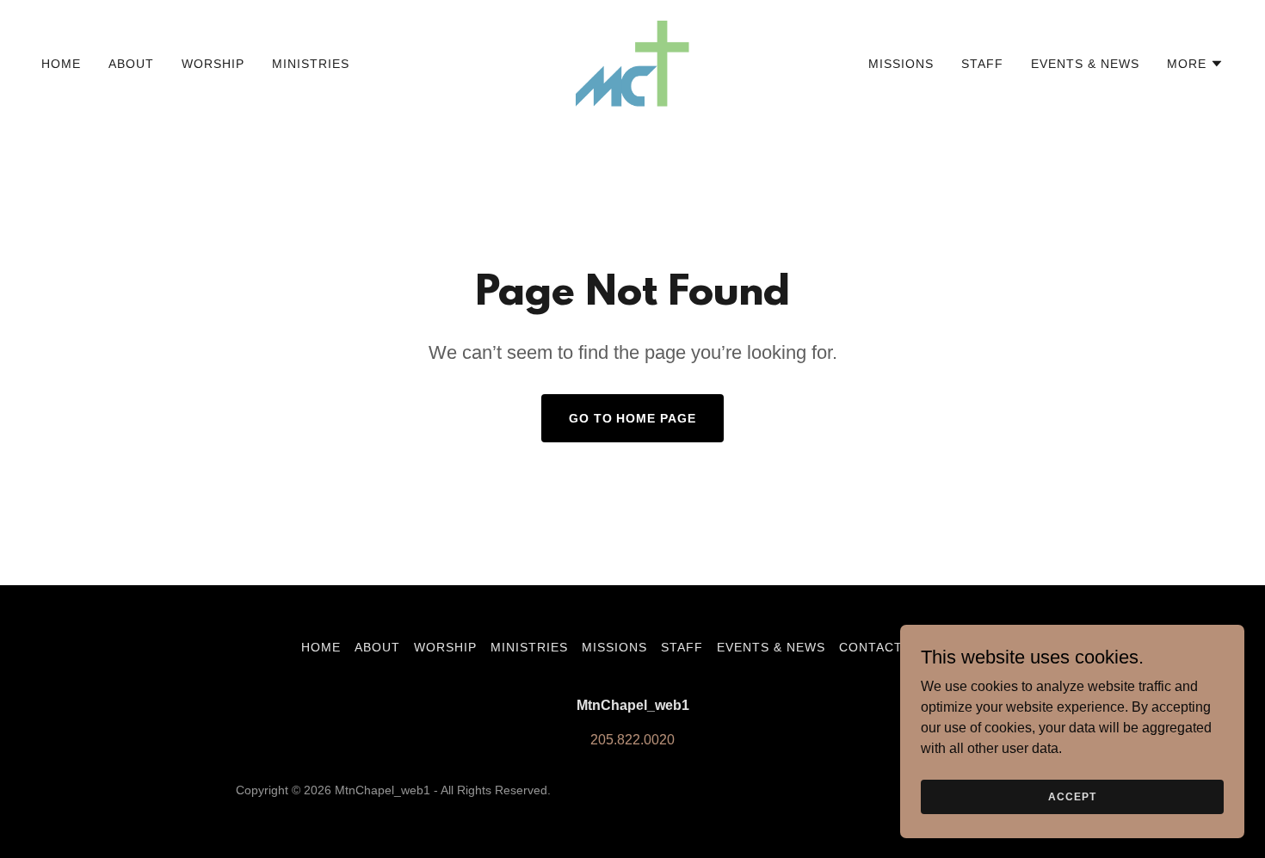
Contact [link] (871, 647)
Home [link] (61, 64)
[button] (1195, 63)
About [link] (131, 64)
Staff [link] (982, 64)
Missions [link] (901, 64)
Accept (1071, 796)
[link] (632, 62)
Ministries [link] (310, 64)
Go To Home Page (633, 418)
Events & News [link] (1085, 64)
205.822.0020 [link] (632, 739)
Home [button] (321, 647)
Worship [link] (213, 64)
